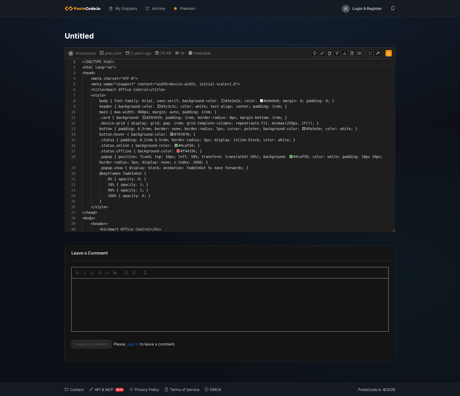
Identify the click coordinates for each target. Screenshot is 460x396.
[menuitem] (85, 8)
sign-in (133, 344)
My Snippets (126, 8)
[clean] (145, 273)
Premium (187, 8)
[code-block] (107, 273)
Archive (158, 8)
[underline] (92, 273)
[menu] (230, 8)
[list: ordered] (126, 273)
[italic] (85, 273)
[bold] (77, 273)
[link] (114, 273)
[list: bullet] (133, 273)
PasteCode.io (369, 389)
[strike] (100, 273)
